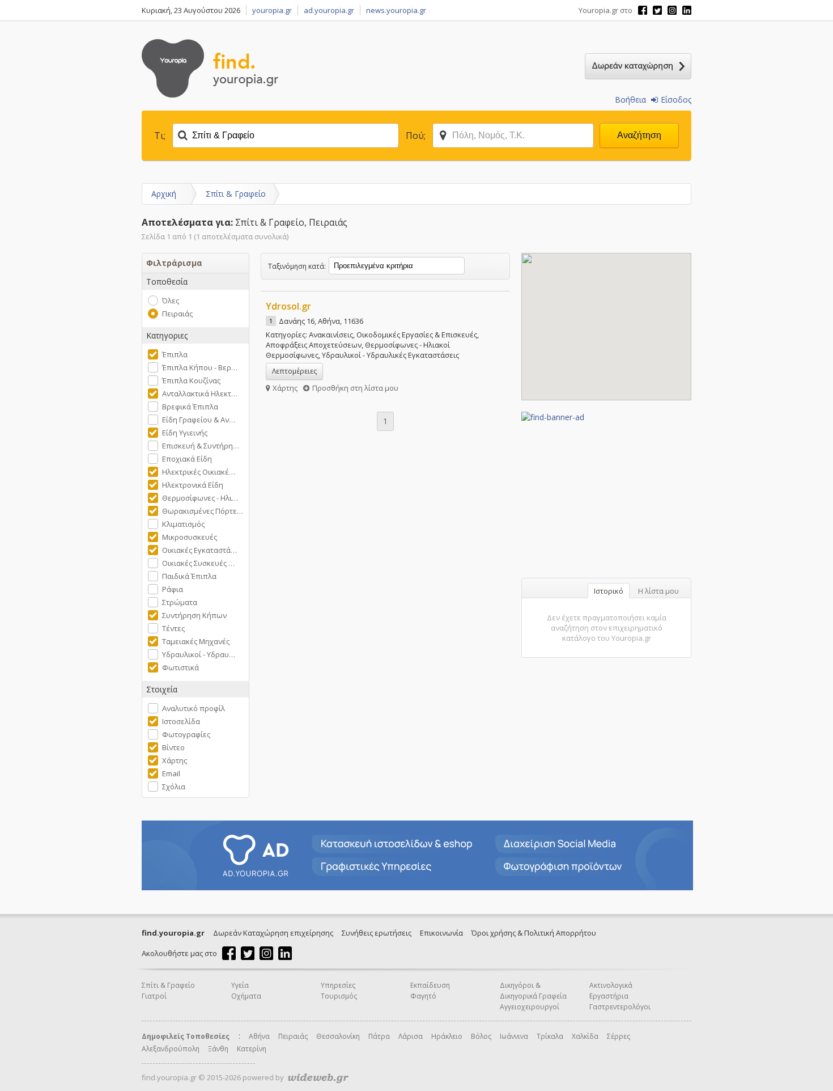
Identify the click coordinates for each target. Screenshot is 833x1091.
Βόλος (481, 1036)
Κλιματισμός (183, 524)
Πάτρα (379, 1036)
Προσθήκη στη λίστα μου (355, 388)
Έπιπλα (175, 354)
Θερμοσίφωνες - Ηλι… (200, 498)
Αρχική (163, 193)
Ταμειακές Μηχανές (196, 641)
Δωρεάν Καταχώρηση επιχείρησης (273, 933)
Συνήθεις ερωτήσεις (376, 933)
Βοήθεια (630, 99)
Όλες (170, 300)
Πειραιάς (177, 313)
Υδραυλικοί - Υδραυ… (198, 654)
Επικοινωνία (441, 933)
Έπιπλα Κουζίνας (191, 380)
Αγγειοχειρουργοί (529, 1007)
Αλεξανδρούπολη (170, 1049)
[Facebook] (642, 10)
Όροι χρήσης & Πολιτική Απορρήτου (533, 933)
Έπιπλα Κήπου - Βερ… (199, 367)
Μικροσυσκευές (189, 537)
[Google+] (672, 10)
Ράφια (172, 589)
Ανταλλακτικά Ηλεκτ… (199, 393)
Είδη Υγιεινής (184, 433)
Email (171, 773)
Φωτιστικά (180, 667)
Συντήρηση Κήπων (194, 615)
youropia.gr (272, 10)
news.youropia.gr (396, 10)
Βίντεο (173, 747)
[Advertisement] (606, 493)
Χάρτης (174, 760)
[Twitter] (657, 10)
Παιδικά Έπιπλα (189, 576)
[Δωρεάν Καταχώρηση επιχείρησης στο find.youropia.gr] (638, 66)
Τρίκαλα (550, 1036)
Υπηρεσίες (338, 985)
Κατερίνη (251, 1049)
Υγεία (240, 985)
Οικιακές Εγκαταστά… (199, 550)
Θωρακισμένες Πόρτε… (202, 511)
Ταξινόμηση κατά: (297, 266)
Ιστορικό (608, 591)
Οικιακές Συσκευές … (198, 563)
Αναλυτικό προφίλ (193, 708)
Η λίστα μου (658, 591)
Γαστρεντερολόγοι (620, 1007)
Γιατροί (154, 996)
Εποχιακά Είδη (187, 459)
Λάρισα (410, 1036)
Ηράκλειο (446, 1036)
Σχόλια (173, 786)
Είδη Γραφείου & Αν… (198, 420)
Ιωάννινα (514, 1036)
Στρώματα (179, 602)
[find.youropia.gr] (210, 94)
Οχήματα (246, 996)
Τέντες (173, 628)
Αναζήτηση (639, 135)
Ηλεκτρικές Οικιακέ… (198, 472)
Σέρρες (618, 1036)
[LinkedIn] (686, 10)
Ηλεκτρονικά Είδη (192, 485)
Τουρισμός (339, 996)
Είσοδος (676, 99)
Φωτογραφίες (186, 734)
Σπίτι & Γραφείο (236, 193)
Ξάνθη (218, 1049)
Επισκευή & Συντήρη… (200, 446)
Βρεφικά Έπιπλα (190, 406)
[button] (606, 320)
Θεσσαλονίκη (338, 1036)
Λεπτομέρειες (294, 371)
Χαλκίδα (585, 1036)
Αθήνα (259, 1036)
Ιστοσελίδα (181, 721)
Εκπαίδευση (430, 985)
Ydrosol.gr (288, 306)
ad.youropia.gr (329, 10)
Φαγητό (423, 996)
